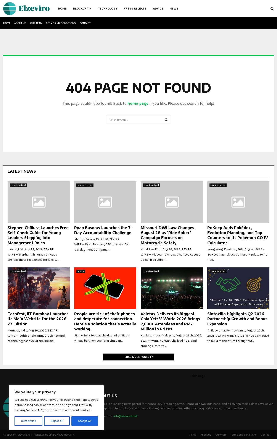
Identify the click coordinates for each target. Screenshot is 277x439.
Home (62, 8)
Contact (85, 23)
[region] (56, 407)
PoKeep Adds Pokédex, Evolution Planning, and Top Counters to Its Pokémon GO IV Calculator (237, 235)
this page (198, 376)
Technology (107, 8)
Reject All (56, 421)
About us (20, 23)
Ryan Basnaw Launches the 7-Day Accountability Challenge (103, 230)
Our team (36, 23)
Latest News (22, 171)
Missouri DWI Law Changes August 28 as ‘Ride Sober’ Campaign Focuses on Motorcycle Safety (167, 235)
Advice (158, 8)
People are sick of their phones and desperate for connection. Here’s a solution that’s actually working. (105, 321)
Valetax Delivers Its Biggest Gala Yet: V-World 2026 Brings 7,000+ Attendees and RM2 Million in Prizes (170, 321)
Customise (28, 421)
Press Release (135, 8)
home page (137, 103)
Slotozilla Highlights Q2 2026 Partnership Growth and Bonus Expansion (237, 318)
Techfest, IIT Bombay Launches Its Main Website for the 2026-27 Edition (38, 318)
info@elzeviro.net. (125, 416)
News (174, 8)
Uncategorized (18, 185)
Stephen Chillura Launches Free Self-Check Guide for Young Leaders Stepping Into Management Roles (38, 235)
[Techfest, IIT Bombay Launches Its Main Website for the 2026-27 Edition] (39, 288)
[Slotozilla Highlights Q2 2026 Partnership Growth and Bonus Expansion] (238, 288)
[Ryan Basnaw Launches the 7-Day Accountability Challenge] (105, 202)
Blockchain (82, 8)
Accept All (85, 421)
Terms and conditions (61, 23)
